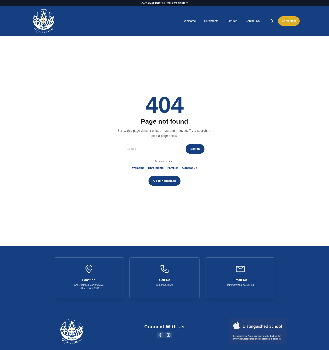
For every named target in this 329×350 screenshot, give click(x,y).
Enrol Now (289, 20)
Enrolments (211, 20)
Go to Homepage (164, 180)
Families (232, 20)
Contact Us (253, 20)
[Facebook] (160, 335)
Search (195, 148)
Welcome (190, 20)
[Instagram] (168, 335)
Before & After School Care (170, 3)
